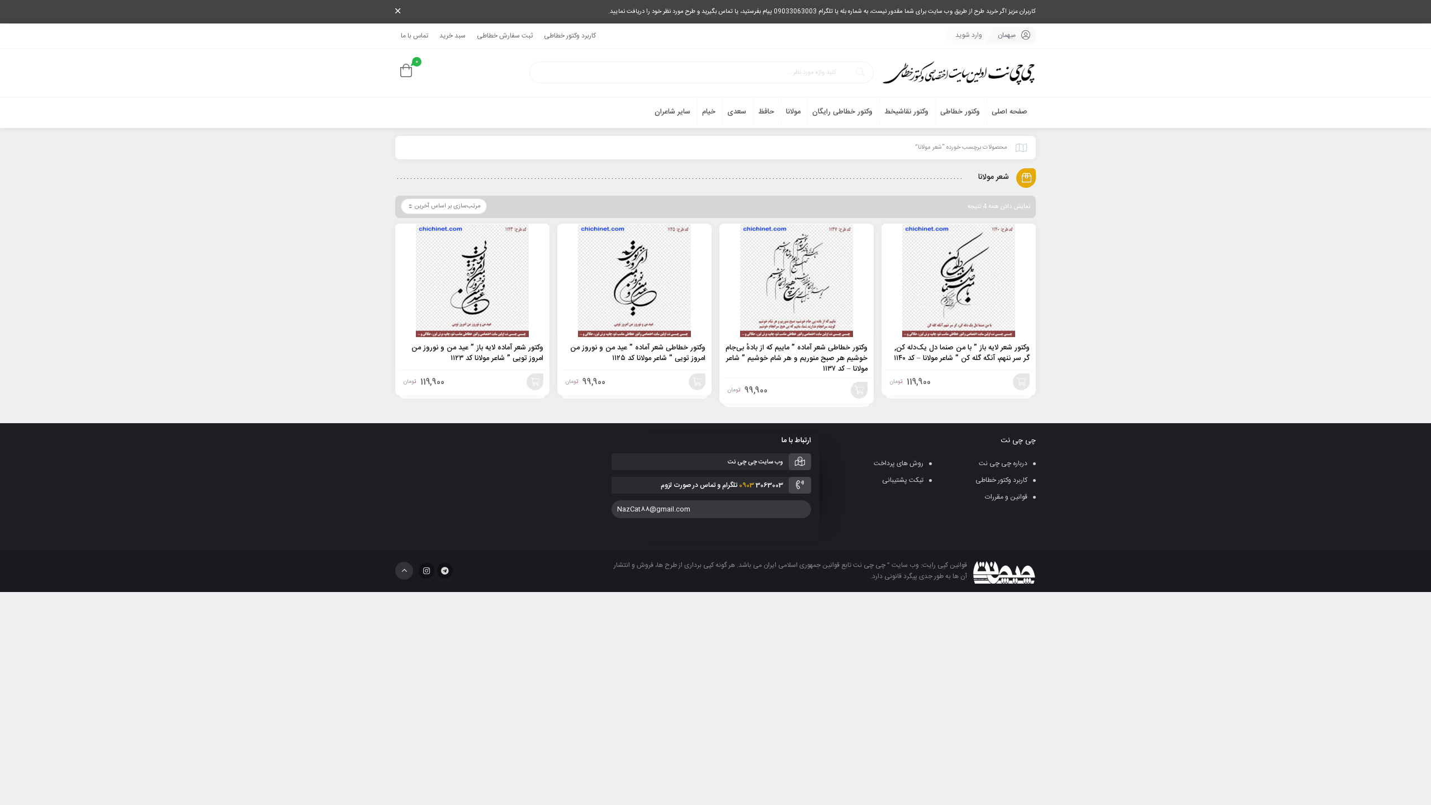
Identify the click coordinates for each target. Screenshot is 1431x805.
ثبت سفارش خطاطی (505, 35)
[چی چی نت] (959, 73)
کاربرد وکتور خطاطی (570, 35)
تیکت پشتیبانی (902, 480)
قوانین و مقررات (1006, 497)
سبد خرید (452, 35)
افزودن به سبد (1021, 381)
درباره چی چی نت (1003, 463)
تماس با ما (414, 35)
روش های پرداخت (898, 463)
